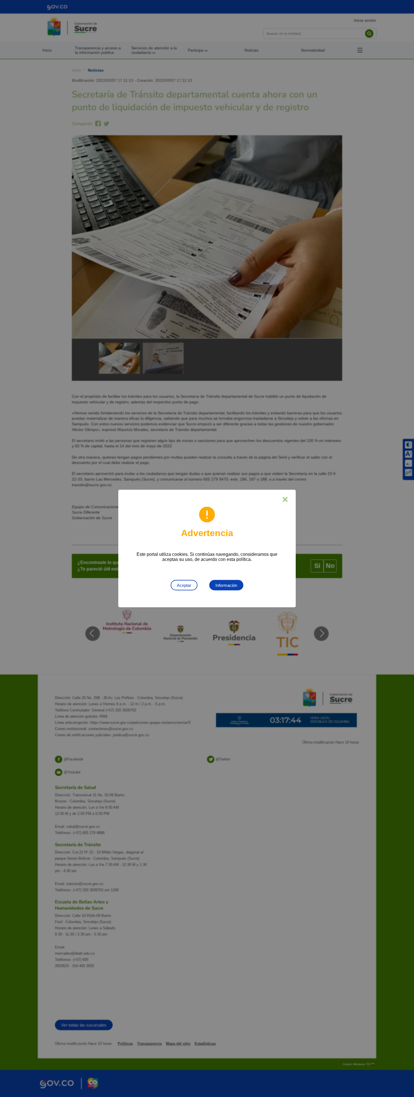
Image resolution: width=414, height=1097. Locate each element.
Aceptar (184, 585)
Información (226, 585)
